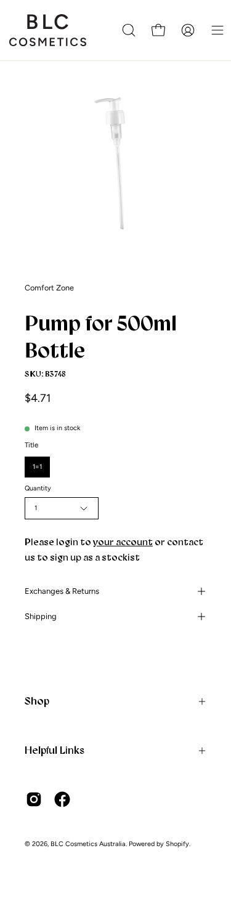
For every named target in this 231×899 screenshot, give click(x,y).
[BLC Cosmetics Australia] (52, 30)
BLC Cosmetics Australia (88, 844)
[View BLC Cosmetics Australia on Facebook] (62, 799)
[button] (128, 30)
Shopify (177, 844)
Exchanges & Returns (62, 591)
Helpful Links (54, 750)
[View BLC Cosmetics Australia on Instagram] (34, 799)
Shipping (41, 616)
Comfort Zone (49, 287)
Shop (37, 701)
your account (123, 542)
